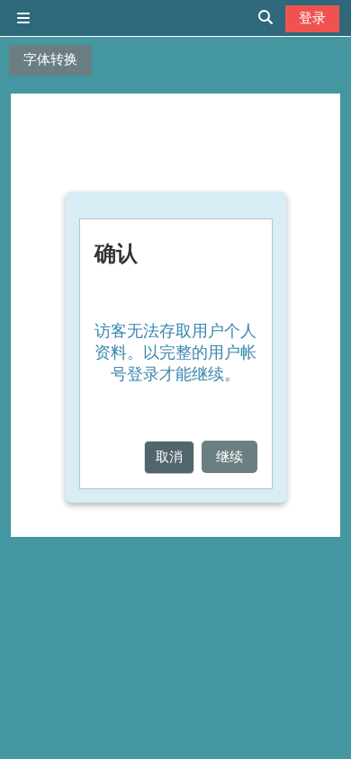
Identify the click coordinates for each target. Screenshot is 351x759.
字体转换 (50, 59)
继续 (229, 456)
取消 (169, 456)
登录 (312, 17)
